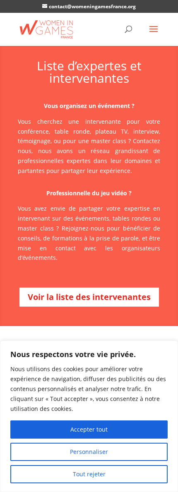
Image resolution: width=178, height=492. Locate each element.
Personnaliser (89, 452)
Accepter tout (89, 429)
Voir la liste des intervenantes (89, 296)
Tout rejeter (89, 474)
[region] (89, 416)
